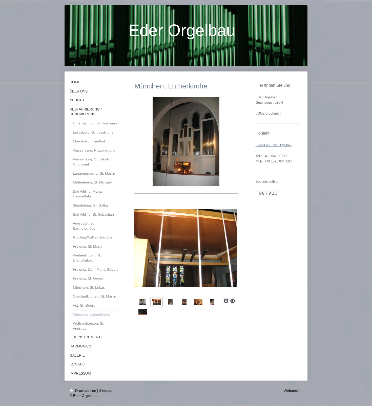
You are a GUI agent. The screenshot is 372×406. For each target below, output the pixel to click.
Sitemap (105, 391)
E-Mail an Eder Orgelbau (274, 145)
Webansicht (293, 391)
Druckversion (85, 391)
